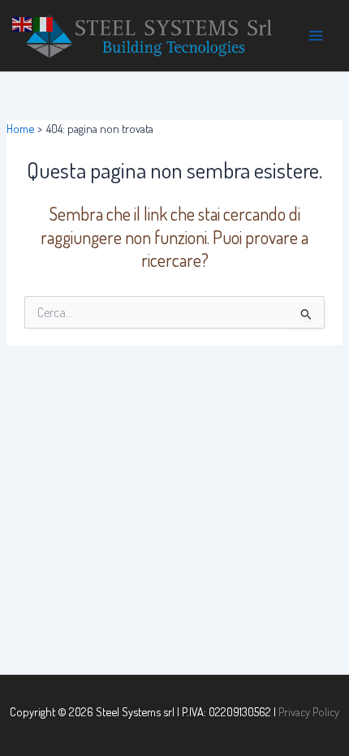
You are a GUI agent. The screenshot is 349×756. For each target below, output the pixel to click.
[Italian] (43, 22)
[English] (22, 22)
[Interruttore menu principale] (316, 36)
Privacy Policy (308, 711)
